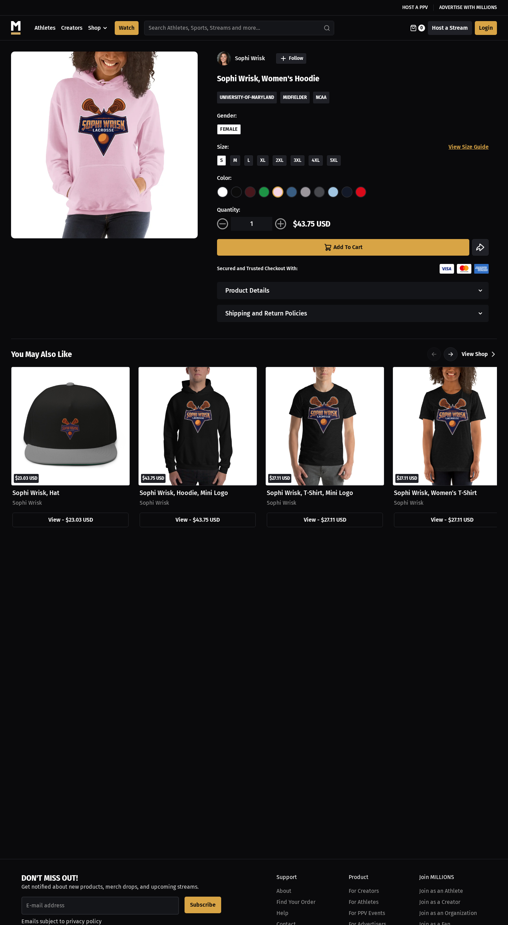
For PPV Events (367, 913)
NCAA (321, 97)
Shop (94, 28)
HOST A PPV (415, 7)
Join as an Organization (448, 913)
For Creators (364, 891)
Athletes (45, 28)
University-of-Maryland (247, 97)
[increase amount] (280, 223)
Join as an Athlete (441, 891)
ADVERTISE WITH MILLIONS (468, 7)
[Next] (451, 354)
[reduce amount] (222, 223)
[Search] (327, 28)
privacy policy (84, 921)
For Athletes (363, 902)
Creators (72, 28)
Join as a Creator (439, 902)
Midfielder (295, 97)
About (283, 891)
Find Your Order (296, 902)
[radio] (222, 192)
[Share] (480, 247)
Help (282, 913)
